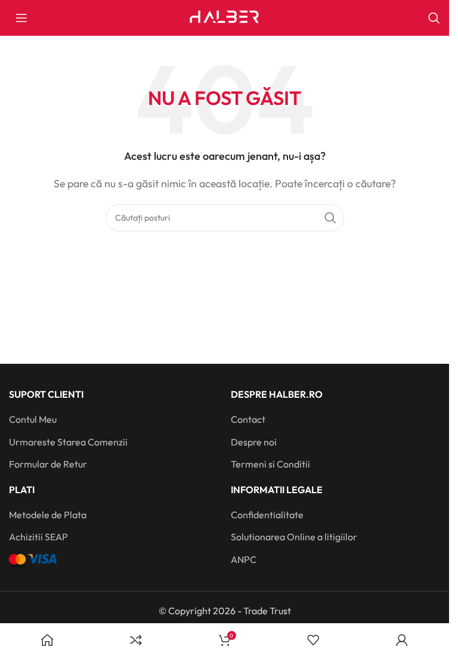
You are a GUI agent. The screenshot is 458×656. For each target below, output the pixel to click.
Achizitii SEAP (38, 537)
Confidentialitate (267, 515)
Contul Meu (33, 419)
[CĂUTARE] (330, 217)
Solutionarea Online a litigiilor (294, 537)
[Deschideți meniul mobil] (21, 18)
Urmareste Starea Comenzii (68, 442)
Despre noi (254, 442)
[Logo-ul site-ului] (225, 17)
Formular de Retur (48, 464)
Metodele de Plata (47, 515)
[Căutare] (434, 18)
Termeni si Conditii (270, 464)
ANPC (243, 559)
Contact (248, 419)
